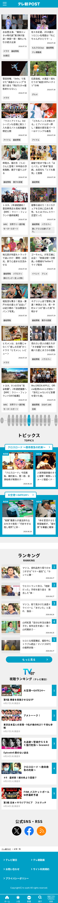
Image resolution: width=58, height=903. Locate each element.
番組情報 (15, 51)
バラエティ (46, 224)
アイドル (7, 139)
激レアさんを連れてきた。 (41, 230)
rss (41, 831)
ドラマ (6, 51)
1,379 (41, 420)
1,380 (45, 420)
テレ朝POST (29, 4)
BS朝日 (6, 55)
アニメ (44, 273)
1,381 (49, 420)
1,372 (13, 420)
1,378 (37, 420)
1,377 (32, 420)
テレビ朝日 (11, 859)
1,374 (21, 420)
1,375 (25, 420)
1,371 (9, 420)
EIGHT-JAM (46, 404)
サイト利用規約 (41, 869)
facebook (29, 831)
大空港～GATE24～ (18, 495)
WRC (5, 224)
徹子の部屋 (17, 182)
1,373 (17, 420)
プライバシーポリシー (17, 878)
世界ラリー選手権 (17, 224)
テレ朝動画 (36, 52)
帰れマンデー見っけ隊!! (13, 278)
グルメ (35, 94)
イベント (35, 273)
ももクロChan (38, 47)
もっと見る (29, 659)
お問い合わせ (12, 869)
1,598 (56, 420)
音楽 (34, 409)
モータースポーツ (10, 228)
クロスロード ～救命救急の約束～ (26, 447)
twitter (16, 831)
